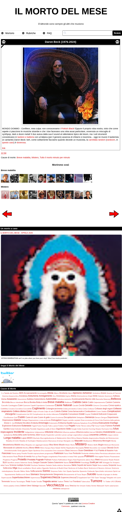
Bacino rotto (90, 399)
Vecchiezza (55, 485)
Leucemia (93, 435)
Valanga (35, 485)
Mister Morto (70, 445)
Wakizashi (100, 486)
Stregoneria (58, 474)
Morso (31, 448)
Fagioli (34, 426)
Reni (97, 459)
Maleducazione (42, 441)
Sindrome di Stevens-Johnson (100, 468)
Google (74, 429)
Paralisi (24, 453)
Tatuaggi (102, 478)
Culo (15, 417)
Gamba (6, 429)
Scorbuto (34, 465)
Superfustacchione (21, 477)
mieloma (56, 488)
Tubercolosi (85, 481)
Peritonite (77, 453)
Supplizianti (82, 478)
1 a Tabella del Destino (9, 393)
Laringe (70, 435)
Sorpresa (54, 471)
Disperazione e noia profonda (39, 420)
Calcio (84, 402)
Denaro (98, 417)
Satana (51, 462)
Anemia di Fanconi (114, 393)
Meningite (106, 441)
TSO (92, 478)
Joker (38, 435)
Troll (70, 481)
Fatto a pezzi (53, 426)
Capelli (33, 405)
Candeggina (13, 405)
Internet (92, 432)
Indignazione (39, 432)
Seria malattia (103, 465)
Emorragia (43, 423)
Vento (67, 486)
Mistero (35, 157)
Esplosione (7, 426)
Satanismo (58, 462)
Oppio (30, 450)
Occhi (116, 448)
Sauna (66, 462)
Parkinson (59, 453)
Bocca (26, 402)
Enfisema (62, 423)
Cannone (26, 405)
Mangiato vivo (69, 441)
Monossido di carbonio (13, 448)
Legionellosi (77, 435)
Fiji (93, 426)
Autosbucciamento (64, 399)
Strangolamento (46, 474)
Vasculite (42, 486)
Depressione (7, 420)
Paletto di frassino (106, 450)
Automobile (51, 399)
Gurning (92, 429)
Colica (85, 409)
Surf (88, 478)
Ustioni (23, 485)
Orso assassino (59, 450)
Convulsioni (73, 414)
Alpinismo (77, 393)
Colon (29, 411)
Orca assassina (47, 450)
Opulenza (36, 450)
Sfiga (14, 468)
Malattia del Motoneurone (109, 438)
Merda (113, 441)
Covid (81, 414)
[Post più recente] (7, 219)
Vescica (73, 485)
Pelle (70, 453)
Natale (57, 448)
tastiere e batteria (26, 137)
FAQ (49, 33)
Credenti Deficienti (99, 414)
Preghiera (6, 460)
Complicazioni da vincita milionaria (46, 414)
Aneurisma (33, 396)
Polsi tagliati (98, 456)
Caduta (76, 402)
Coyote (87, 414)
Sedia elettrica (57, 465)
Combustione (90, 411)
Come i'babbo (101, 411)
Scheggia (106, 462)
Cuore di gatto (44, 417)
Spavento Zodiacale (87, 471)
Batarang (107, 399)
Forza (97, 426)
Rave (93, 460)
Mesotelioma (8, 445)
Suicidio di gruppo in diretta (107, 474)
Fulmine (108, 426)
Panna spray (16, 453)
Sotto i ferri (62, 471)
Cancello (4, 405)
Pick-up (34, 456)
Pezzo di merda (24, 456)
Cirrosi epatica (114, 405)
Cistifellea (4, 409)
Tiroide (33, 481)
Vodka (88, 486)
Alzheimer (87, 393)
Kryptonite (50, 435)
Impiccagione (7, 432)
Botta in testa (41, 402)
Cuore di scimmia (56, 417)
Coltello (57, 411)
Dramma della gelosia (111, 420)
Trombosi (77, 481)
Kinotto (43, 435)
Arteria (73, 396)
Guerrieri (85, 429)
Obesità (110, 448)
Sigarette (45, 468)
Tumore (96, 481)
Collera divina (19, 411)
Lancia (63, 435)
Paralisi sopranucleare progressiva (40, 453)
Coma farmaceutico (76, 411)
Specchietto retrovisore (104, 471)
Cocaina (11, 409)
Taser (97, 478)
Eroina (95, 423)
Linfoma (103, 435)
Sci (111, 462)
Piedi (40, 456)
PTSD (96, 450)
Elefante (18, 423)
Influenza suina (82, 432)
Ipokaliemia (8, 435)
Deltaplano (81, 417)
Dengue (104, 417)
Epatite (70, 423)
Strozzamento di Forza (72, 474)
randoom (111, 140)
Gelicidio (18, 429)
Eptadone (84, 423)
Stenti (28, 474)
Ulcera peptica (9, 486)
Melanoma (97, 441)
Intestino (99, 432)
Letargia (85, 435)
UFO (113, 481)
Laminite (57, 435)
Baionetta (99, 399)
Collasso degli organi (104, 408)
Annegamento (45, 396)
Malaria (79, 438)
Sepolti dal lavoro (84, 465)
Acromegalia (42, 393)
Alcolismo (63, 393)
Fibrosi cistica (86, 426)
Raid (75, 460)
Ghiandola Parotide (29, 429)
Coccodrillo (27, 409)
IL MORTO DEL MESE (61, 11)
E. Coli (12, 423)
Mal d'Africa (71, 438)
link (3, 148)
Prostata (31, 459)
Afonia (50, 393)
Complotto (63, 414)
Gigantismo (61, 429)
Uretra (17, 486)
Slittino (22, 471)
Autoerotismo (39, 399)
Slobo (28, 471)
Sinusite (17, 471)
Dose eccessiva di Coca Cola (92, 420)
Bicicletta (6, 402)
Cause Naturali (63, 405)
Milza (23, 445)
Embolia (34, 423)
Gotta (79, 429)
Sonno (46, 470)
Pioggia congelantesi (50, 456)
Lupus (23, 438)
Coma (64, 411)
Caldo (90, 402)
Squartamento (10, 474)
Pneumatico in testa (65, 456)
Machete (36, 438)
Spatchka (75, 471)
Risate (111, 460)
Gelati (12, 429)
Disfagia (25, 420)
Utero (29, 485)
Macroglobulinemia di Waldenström (53, 438)
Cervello (89, 405)
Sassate (43, 462)
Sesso (119, 465)
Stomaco (34, 474)
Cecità (81, 405)
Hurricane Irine (107, 429)
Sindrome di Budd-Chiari (58, 468)
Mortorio (9, 33)
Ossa (67, 450)
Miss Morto (53, 445)
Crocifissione (8, 417)
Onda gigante (22, 450)
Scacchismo (75, 462)
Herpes (98, 429)
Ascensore (109, 396)
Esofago (114, 423)
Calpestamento (99, 402)
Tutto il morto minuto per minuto (55, 157)
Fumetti (116, 425)
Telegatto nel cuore (113, 478)
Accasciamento (30, 393)
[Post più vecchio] (114, 219)
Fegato (72, 425)
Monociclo (115, 445)
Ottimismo (74, 450)
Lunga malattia (12, 437)
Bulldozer (68, 402)
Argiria (67, 396)
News (86, 448)
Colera (79, 409)
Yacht (107, 486)
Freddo (102, 426)
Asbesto (101, 396)
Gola (68, 429)
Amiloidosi (96, 393)
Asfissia (116, 396)
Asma (3, 399)
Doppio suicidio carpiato (71, 420)
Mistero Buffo (93, 445)
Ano (54, 396)
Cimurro (96, 405)
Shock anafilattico (24, 468)
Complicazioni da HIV (24, 414)
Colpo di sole (49, 411)
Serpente (112, 465)
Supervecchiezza (50, 477)
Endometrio (53, 423)
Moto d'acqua (45, 448)
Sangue (36, 462)
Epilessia (76, 423)
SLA (5, 462)
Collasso (91, 409)
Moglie (101, 445)
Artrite (95, 396)
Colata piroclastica (70, 409)
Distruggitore (56, 420)
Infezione (49, 432)
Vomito (93, 486)
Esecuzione (104, 423)
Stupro (83, 474)
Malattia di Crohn (12, 441)
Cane (20, 405)
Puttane (55, 460)
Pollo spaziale (79, 456)
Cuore (21, 417)
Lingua (109, 435)
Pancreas (6, 453)
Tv (104, 481)
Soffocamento (36, 471)
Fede (66, 426)
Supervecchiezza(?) (69, 477)
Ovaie (80, 450)
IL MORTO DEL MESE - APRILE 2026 (17, 233)
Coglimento (38, 408)
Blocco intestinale (16, 402)
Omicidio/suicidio (10, 450)
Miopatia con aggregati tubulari (37, 445)
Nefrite (63, 448)
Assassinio (12, 399)
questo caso (8, 142)
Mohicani (107, 445)
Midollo (17, 445)
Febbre (61, 426)
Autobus (30, 399)
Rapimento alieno (83, 460)
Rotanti (116, 460)
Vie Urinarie (81, 486)
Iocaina (118, 432)
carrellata (93, 140)
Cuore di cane (31, 417)
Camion (109, 402)
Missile (62, 445)
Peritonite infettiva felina (90, 453)
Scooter (27, 465)
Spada (69, 471)
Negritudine (70, 448)
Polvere (107, 456)
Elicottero (27, 423)
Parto (66, 453)
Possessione (115, 456)
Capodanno (40, 405)
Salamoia (23, 462)
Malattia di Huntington (27, 441)
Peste (15, 456)
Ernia (90, 423)
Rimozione (104, 460)
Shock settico (37, 468)
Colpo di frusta (38, 411)
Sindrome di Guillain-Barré (78, 468)
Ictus (116, 428)
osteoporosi (65, 489)
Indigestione (29, 432)
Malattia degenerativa (90, 438)
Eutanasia (26, 425)
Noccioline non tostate (98, 448)
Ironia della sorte (20, 435)
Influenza (58, 432)
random (101, 140)
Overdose (88, 450)
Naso (53, 448)
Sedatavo (42, 465)
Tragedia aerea (49, 481)
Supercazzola (6, 478)
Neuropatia (79, 448)
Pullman (47, 460)
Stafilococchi (20, 474)
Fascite (45, 426)
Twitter (108, 481)
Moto (37, 447)
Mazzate (79, 441)
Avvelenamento (78, 399)
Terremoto (5, 481)
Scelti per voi (96, 462)
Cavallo (75, 405)
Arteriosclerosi (82, 396)
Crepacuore (112, 414)
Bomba (33, 402)
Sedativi (49, 465)
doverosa (21, 142)
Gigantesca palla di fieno (46, 429)
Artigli (90, 396)
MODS (30, 438)
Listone (115, 435)
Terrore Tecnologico (17, 481)
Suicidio (91, 474)
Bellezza (116, 398)
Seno (73, 465)
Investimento (109, 432)
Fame (39, 426)
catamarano (113, 486)
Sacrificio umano (13, 462)
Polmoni (89, 456)
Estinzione (16, 426)
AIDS (21, 393)
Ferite (78, 426)
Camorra (116, 402)
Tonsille (39, 481)
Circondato (104, 405)
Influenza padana (68, 432)
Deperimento (112, 417)
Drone (6, 423)
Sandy (30, 462)
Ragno (70, 460)
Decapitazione (70, 417)
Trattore (60, 481)
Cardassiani (49, 405)
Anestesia (23, 396)
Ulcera (118, 481)
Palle (116, 450)
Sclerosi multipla (17, 465)
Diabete (17, 420)
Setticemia (7, 468)
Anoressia (60, 396)
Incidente (19, 431)
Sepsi (94, 465)
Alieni (70, 393)
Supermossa (35, 478)
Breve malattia (23, 157)
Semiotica (67, 465)
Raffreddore (62, 460)
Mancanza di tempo (55, 441)
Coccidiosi (19, 409)
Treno (66, 481)
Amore (103, 393)
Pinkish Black (67, 128)
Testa (28, 481)
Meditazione (87, 441)
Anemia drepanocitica (10, 396)
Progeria (14, 460)
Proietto (22, 459)
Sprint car (116, 471)
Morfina (26, 448)
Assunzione (22, 399)
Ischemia (31, 435)
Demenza (89, 417)
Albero (56, 393)
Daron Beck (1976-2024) (60, 41)
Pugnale (40, 459)
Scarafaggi (85, 462)
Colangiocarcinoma (54, 408)
